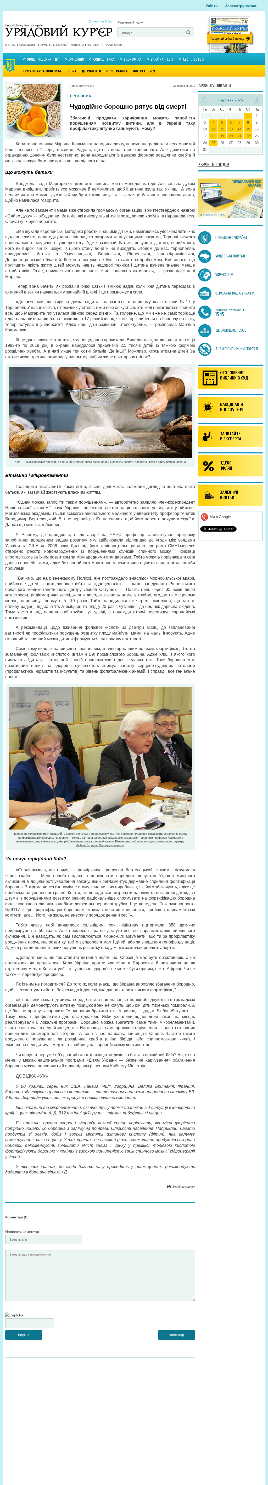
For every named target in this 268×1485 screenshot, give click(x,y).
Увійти (212, 6)
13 (231, 129)
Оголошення (28, 45)
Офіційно (76, 59)
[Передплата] (230, 216)
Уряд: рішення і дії (43, 59)
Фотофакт (94, 45)
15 (248, 129)
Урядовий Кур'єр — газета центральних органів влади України (58, 26)
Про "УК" (10, 45)
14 (239, 129)
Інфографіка (117, 71)
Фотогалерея (144, 71)
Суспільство (193, 59)
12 (222, 129)
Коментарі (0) (17, 1217)
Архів (44, 45)
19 (222, 136)
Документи (91, 71)
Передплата (59, 45)
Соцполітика (104, 59)
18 (213, 136)
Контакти (77, 45)
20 (231, 136)
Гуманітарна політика (42, 71)
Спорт (71, 71)
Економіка (133, 59)
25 (213, 143)
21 (239, 136)
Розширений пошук (130, 22)
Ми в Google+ (221, 517)
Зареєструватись (241, 6)
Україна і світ (162, 59)
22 (248, 136)
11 (213, 129)
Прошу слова (113, 45)
